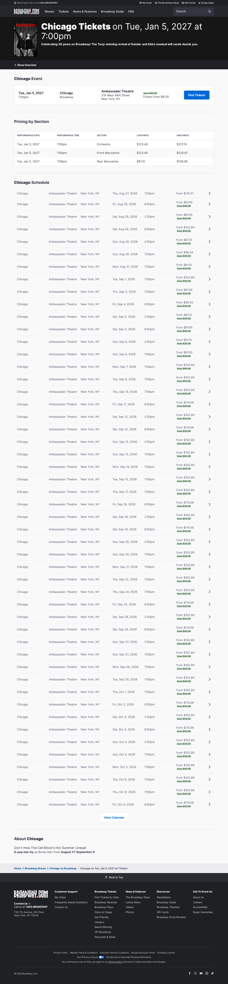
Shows (49, 11)
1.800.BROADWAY (37, 2)
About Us (198, 897)
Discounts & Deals (105, 936)
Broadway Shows (35, 868)
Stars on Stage (103, 912)
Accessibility (200, 907)
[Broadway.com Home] (26, 11)
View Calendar (114, 817)
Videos (130, 907)
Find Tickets (196, 95)
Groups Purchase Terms (143, 952)
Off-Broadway (103, 931)
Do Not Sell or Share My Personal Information (128, 957)
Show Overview (26, 65)
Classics (99, 922)
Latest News (133, 902)
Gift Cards (190, 2)
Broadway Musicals (106, 902)
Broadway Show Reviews (171, 917)
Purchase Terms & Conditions (114, 952)
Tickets (63, 11)
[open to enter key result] (209, 11)
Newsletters (164, 897)
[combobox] (193, 11)
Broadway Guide (112, 11)
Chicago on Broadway (63, 868)
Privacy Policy (60, 952)
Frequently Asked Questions (71, 902)
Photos (130, 912)
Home (17, 868)
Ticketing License (166, 952)
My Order (147, 2)
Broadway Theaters (168, 907)
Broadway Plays (104, 907)
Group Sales (207, 2)
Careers (197, 902)
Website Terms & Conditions (84, 952)
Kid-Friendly (102, 917)
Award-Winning (103, 926)
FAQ (131, 11)
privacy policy (116, 961)
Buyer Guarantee (203, 912)
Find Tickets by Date (107, 897)
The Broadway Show (168, 2)
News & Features (85, 11)
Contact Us (21, 903)
